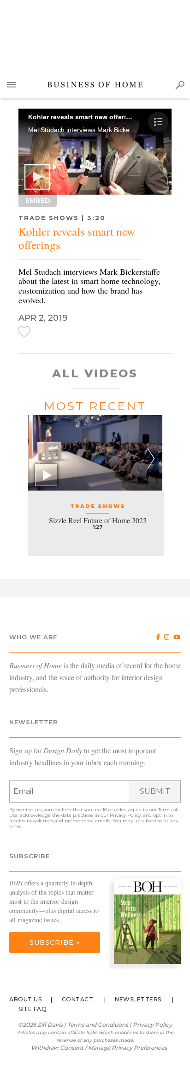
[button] (37, 177)
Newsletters (138, 999)
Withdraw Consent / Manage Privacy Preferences (99, 1047)
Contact (78, 999)
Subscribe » (55, 942)
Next (151, 458)
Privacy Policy (125, 815)
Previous (39, 458)
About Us (25, 999)
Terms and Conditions (97, 1024)
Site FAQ (32, 1008)
